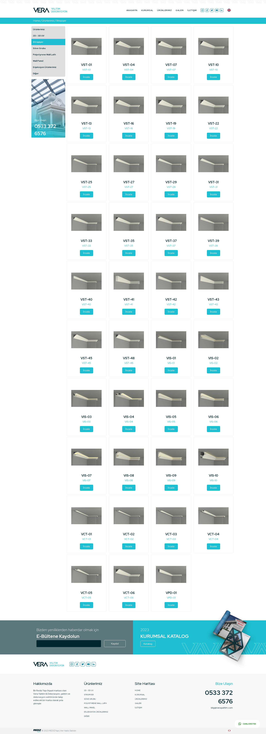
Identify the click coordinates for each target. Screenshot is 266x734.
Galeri (180, 10)
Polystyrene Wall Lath (44, 54)
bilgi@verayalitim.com (222, 707)
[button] (229, 10)
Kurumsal (147, 10)
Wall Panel (38, 60)
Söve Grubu (39, 48)
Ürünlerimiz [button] (164, 10)
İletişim (192, 10)
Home (137, 690)
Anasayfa (132, 10)
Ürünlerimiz (39, 29)
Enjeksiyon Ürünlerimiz (44, 67)
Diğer (36, 73)
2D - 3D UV (38, 35)
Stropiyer (38, 42)
